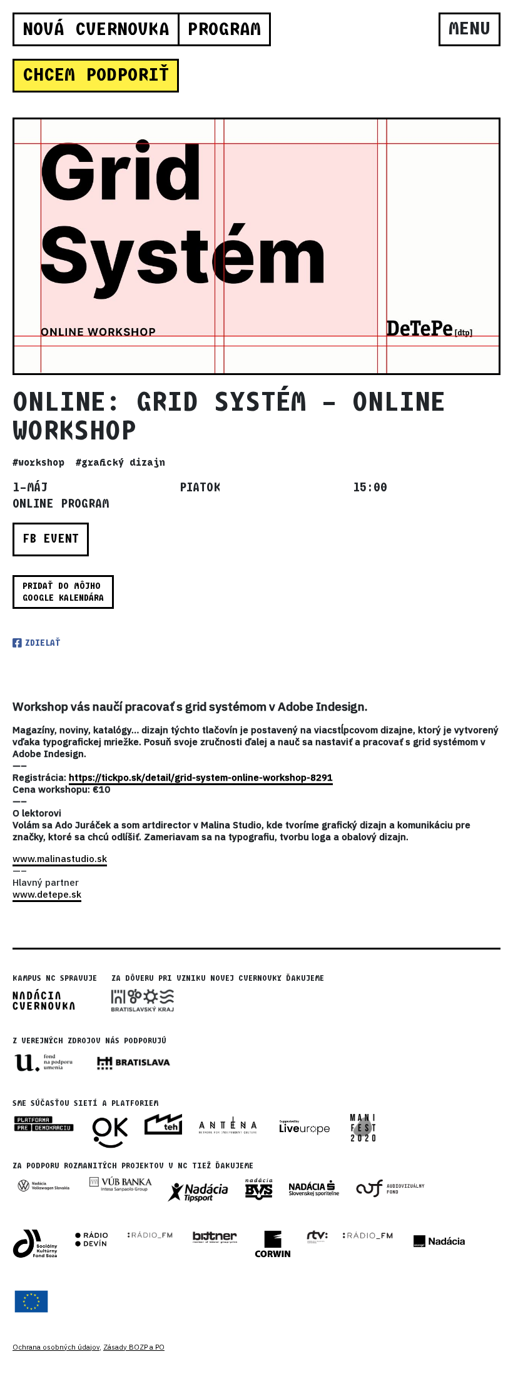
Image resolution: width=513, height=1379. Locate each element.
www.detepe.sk (47, 894)
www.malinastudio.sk (60, 859)
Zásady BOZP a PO (134, 1347)
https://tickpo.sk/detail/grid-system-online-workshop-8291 (201, 777)
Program (224, 29)
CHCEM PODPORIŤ (96, 75)
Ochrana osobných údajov (56, 1347)
